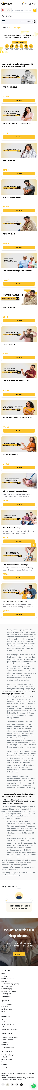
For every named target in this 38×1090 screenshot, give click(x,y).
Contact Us (5, 1042)
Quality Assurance (7, 1024)
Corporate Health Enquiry (10, 1037)
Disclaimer (30, 1078)
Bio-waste (4, 1007)
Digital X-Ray (5, 981)
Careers (4, 1064)
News (3, 1012)
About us (4, 1019)
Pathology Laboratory (8, 991)
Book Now (19, 100)
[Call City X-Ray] (33, 545)
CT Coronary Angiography (10, 984)
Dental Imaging (6, 989)
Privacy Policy (21, 1078)
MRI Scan (4, 974)
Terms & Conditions (9, 1078)
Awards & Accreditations (9, 1029)
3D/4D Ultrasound (7, 979)
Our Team (4, 1022)
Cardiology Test (6, 994)
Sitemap (4, 1067)
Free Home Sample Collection (7, 1056)
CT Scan (4, 976)
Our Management (7, 1047)
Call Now (20, 954)
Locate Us (4, 1045)
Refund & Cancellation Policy (12, 1080)
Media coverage (6, 1009)
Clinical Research (7, 1040)
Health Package (6, 1059)
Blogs (3, 1062)
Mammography (6, 986)
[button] (33, 4)
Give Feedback (6, 1004)
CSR (2, 1027)
